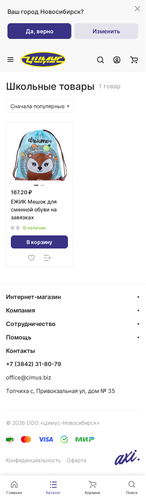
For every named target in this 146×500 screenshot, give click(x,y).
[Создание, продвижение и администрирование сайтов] (127, 463)
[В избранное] (31, 257)
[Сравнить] (47, 257)
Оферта (76, 460)
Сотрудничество (31, 323)
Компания (20, 310)
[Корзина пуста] (134, 59)
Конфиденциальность (33, 460)
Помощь (18, 337)
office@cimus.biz (28, 377)
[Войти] (117, 59)
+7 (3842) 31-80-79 (33, 364)
